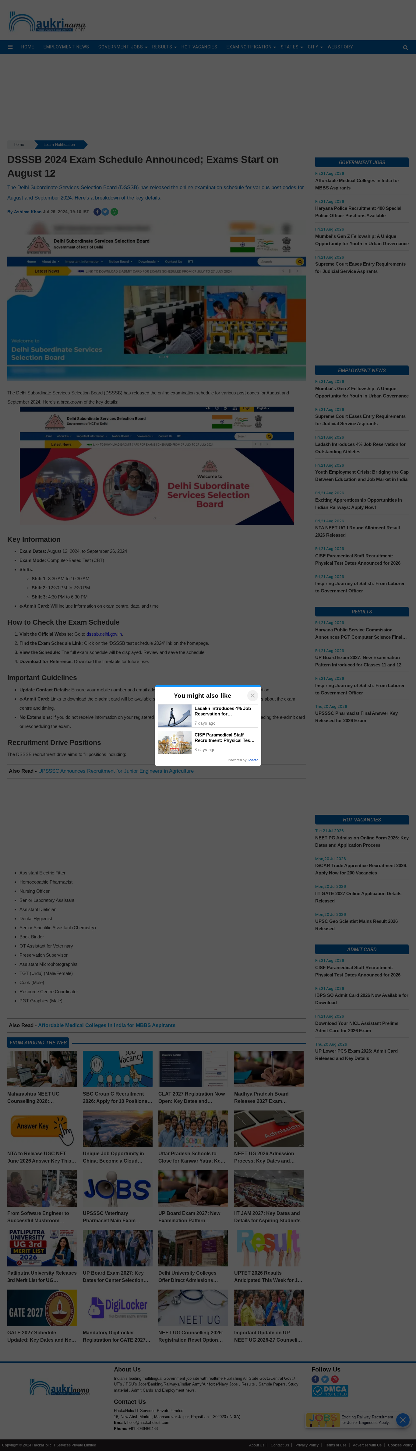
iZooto (253, 760)
